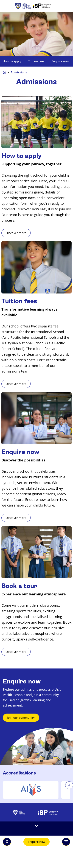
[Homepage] (7, 72)
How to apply (12, 61)
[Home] (36, 6)
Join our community (21, 718)
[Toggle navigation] (66, 842)
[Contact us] (7, 842)
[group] (30, 790)
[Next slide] (69, 785)
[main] (36, 431)
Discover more (16, 233)
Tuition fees (36, 61)
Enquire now (36, 842)
